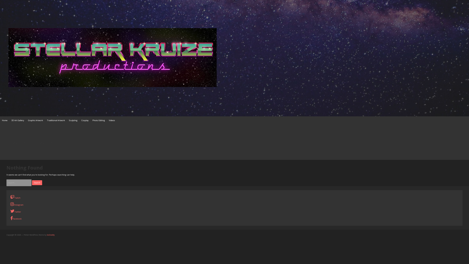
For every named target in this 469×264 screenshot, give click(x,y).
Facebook (17, 218)
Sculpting (73, 120)
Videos (112, 120)
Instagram (18, 205)
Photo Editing (98, 120)
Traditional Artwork (56, 120)
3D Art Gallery (17, 120)
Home (4, 120)
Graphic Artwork (35, 120)
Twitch (17, 198)
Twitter (17, 211)
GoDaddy (51, 235)
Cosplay (85, 120)
